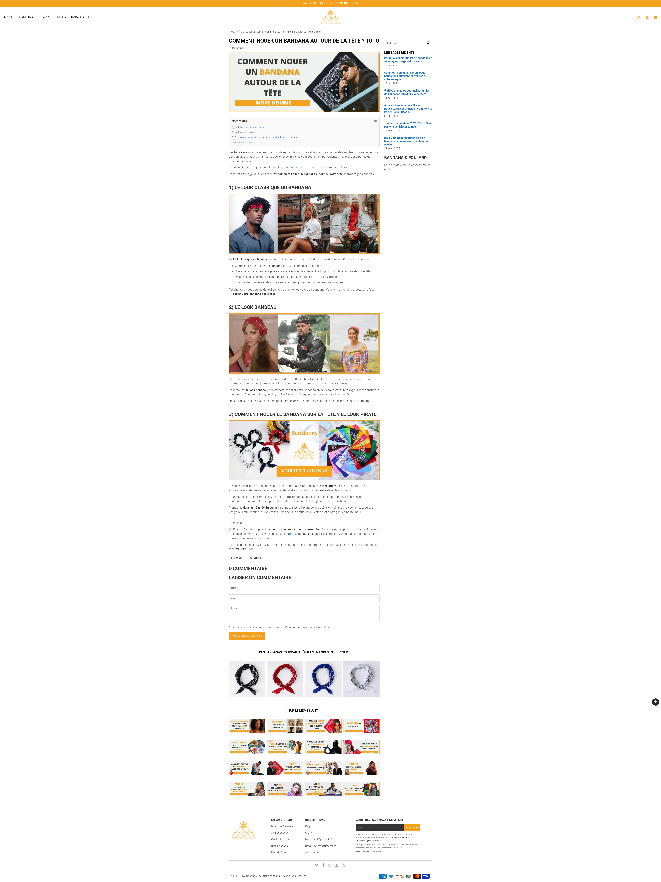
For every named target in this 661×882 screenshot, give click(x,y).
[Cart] (655, 17)
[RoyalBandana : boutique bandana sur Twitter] (317, 865)
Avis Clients (312, 852)
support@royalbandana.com (369, 851)
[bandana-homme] (304, 479)
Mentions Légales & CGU (320, 839)
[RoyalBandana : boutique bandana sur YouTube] (343, 865)
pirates (288, 533)
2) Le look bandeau (243, 132)
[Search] (639, 17)
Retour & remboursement (320, 845)
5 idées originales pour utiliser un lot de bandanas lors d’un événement (406, 92)
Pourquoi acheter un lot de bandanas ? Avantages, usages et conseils (408, 59)
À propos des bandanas (251, 32)
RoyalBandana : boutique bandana (260, 876)
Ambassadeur (81, 17)
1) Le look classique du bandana (250, 127)
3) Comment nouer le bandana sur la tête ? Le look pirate (264, 137)
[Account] (647, 17)
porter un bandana (293, 167)
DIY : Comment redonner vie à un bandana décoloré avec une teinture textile (406, 141)
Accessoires (53, 17)
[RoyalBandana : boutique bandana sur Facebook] (324, 865)
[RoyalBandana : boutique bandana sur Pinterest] (330, 865)
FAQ (307, 826)
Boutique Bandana (282, 826)
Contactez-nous (280, 839)
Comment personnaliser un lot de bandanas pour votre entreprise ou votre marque (405, 76)
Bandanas (27, 17)
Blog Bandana (279, 845)
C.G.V (308, 832)
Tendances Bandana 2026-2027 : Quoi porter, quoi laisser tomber (408, 125)
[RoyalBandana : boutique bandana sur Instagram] (337, 865)
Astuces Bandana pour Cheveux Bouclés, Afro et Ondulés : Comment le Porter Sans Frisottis (408, 108)
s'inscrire (412, 827)
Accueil (10, 17)
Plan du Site (278, 852)
